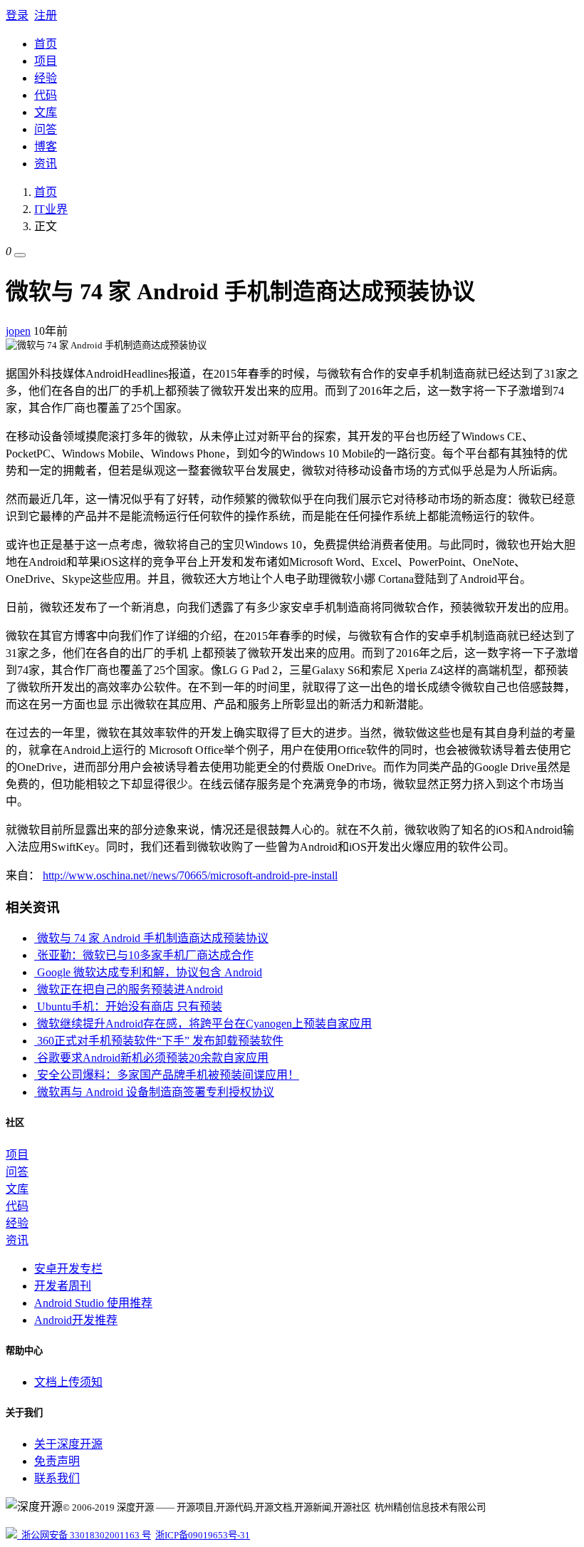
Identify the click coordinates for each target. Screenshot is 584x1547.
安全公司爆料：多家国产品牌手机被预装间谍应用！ (166, 1075)
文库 (45, 112)
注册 (45, 15)
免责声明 (57, 1461)
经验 (45, 78)
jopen (18, 331)
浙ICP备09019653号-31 (202, 1535)
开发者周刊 (62, 1286)
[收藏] (20, 255)
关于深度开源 (68, 1444)
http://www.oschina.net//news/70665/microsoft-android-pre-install (190, 875)
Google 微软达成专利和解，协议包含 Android (148, 972)
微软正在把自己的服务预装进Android (128, 989)
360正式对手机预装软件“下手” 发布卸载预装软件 (158, 1041)
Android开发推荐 (76, 1320)
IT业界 (51, 209)
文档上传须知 (68, 1382)
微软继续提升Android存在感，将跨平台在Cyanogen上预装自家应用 (203, 1024)
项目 (45, 61)
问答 (45, 129)
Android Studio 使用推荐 (93, 1303)
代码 (45, 95)
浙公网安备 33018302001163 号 (84, 1535)
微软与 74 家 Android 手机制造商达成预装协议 (151, 938)
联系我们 (57, 1478)
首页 (45, 44)
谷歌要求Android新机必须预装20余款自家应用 (151, 1058)
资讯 (45, 163)
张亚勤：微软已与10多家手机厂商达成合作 (144, 955)
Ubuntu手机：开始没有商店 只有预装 (128, 1006)
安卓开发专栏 (68, 1269)
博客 (45, 146)
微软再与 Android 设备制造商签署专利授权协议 (154, 1092)
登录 (17, 15)
